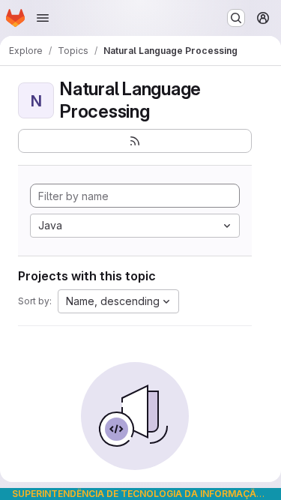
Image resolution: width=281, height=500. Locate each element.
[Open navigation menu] (43, 18)
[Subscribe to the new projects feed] (135, 141)
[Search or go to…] (236, 18)
